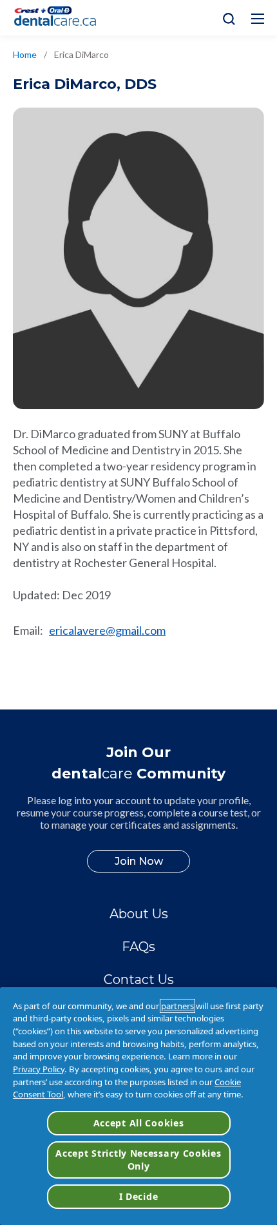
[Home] (60, 17)
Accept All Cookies (138, 1123)
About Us (139, 913)
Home (25, 54)
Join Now (139, 861)
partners (177, 1006)
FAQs (138, 946)
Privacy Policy (38, 1069)
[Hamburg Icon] (257, 18)
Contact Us (139, 979)
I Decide (138, 1196)
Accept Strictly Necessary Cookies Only (138, 1159)
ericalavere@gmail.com (107, 630)
